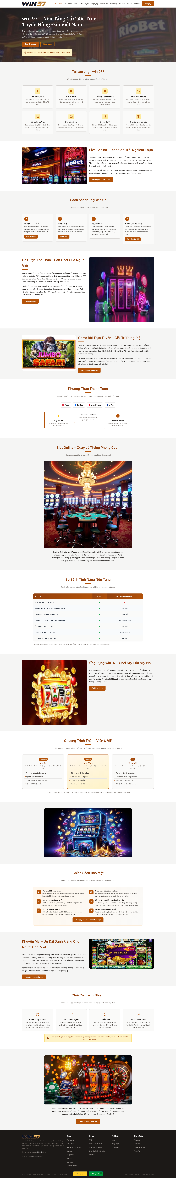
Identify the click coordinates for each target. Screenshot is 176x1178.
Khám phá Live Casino (101, 180)
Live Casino (68, 4)
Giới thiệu (92, 1155)
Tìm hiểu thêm (91, 1039)
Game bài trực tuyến (81, 4)
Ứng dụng (94, 4)
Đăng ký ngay (31, 236)
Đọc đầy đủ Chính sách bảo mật (88, 920)
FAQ (90, 1140)
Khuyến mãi (104, 4)
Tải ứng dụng (97, 688)
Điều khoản (129, 1174)
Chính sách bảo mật (95, 1147)
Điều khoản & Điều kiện (97, 1151)
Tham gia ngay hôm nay (88, 1121)
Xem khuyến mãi (133, 239)
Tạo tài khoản (30, 44)
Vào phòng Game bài (89, 370)
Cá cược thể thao (133, 4)
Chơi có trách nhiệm (95, 1144)
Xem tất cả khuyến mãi (34, 977)
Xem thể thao (30, 301)
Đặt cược (122, 4)
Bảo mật (136, 1174)
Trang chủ (58, 4)
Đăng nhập (47, 44)
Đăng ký (148, 4)
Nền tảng (113, 4)
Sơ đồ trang (115, 1147)
